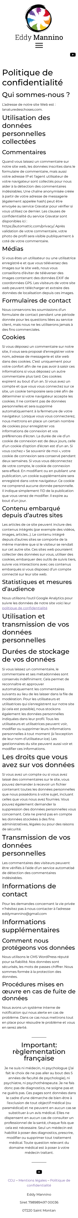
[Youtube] (73, 54)
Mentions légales (33, 1180)
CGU (11, 1180)
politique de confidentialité (24, 608)
